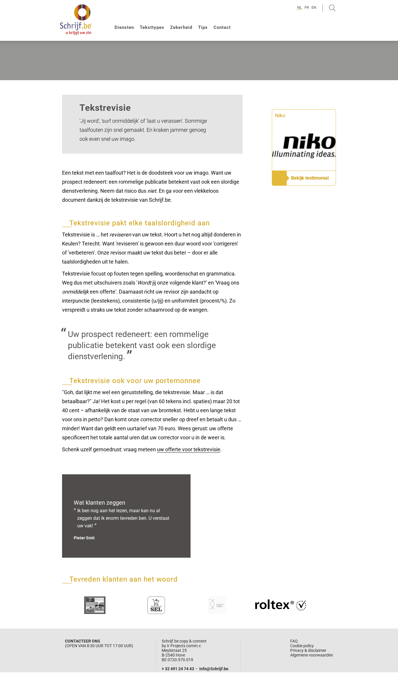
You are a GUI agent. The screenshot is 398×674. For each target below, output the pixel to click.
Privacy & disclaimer (308, 650)
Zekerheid (181, 27)
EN (313, 7)
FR (306, 7)
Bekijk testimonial (310, 178)
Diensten (124, 27)
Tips (203, 27)
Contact (222, 27)
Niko (280, 115)
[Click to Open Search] (332, 8)
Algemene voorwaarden (311, 655)
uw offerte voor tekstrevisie (188, 449)
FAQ (294, 641)
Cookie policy (302, 645)
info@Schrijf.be (213, 668)
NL (299, 7)
